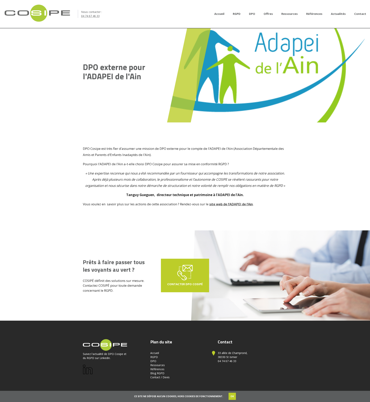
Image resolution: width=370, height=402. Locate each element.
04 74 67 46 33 (90, 16)
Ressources (289, 14)
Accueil (219, 14)
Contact (360, 14)
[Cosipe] (37, 14)
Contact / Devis (160, 377)
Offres (268, 14)
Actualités (338, 14)
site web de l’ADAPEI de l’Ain (231, 204)
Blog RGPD (157, 373)
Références (314, 14)
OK (232, 396)
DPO (252, 14)
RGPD (236, 14)
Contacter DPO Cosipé (185, 284)
